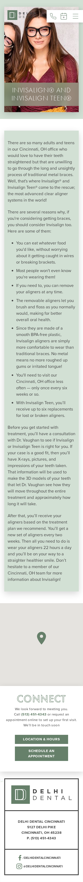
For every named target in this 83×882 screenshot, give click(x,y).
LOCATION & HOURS (41, 739)
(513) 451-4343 (34, 714)
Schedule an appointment (41, 753)
